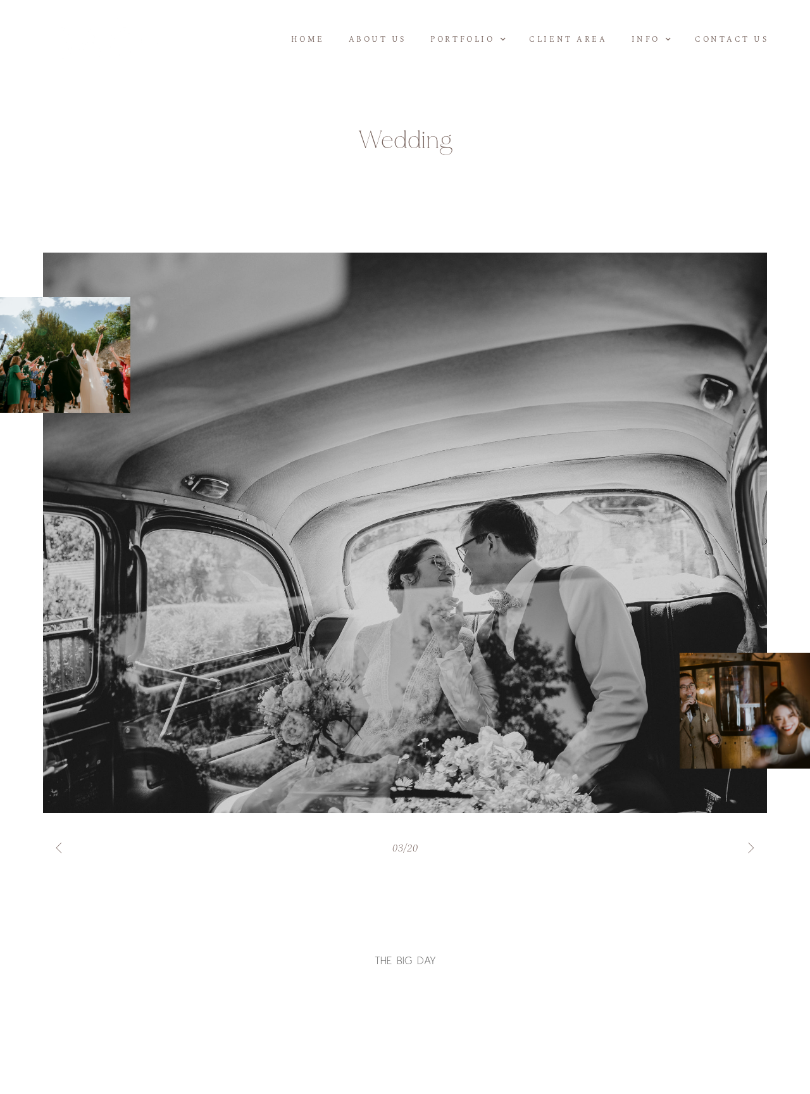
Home (307, 39)
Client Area (568, 39)
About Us (377, 39)
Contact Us (732, 39)
